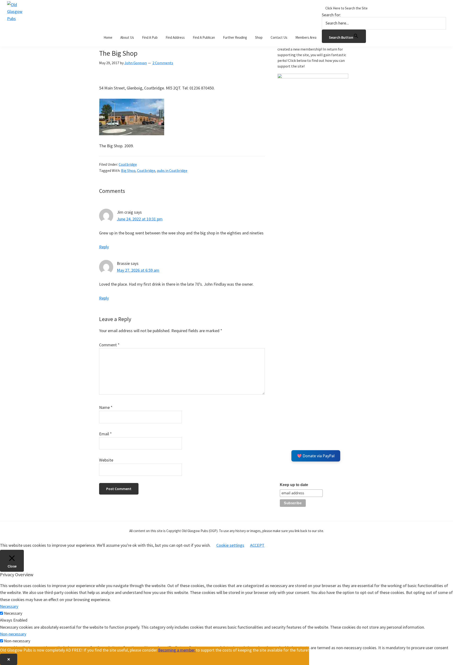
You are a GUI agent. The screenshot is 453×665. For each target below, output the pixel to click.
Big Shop (128, 170)
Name (106, 407)
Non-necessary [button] (13, 634)
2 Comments (162, 62)
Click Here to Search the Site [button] (346, 8)
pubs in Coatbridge (172, 170)
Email (105, 433)
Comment (109, 344)
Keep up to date (294, 485)
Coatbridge (128, 164)
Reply (104, 247)
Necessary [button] (9, 606)
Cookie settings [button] (230, 545)
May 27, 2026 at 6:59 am (138, 270)
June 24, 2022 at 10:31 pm (140, 219)
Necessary (13, 613)
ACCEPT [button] (257, 545)
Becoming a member (177, 650)
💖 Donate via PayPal (316, 455)
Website (106, 460)
